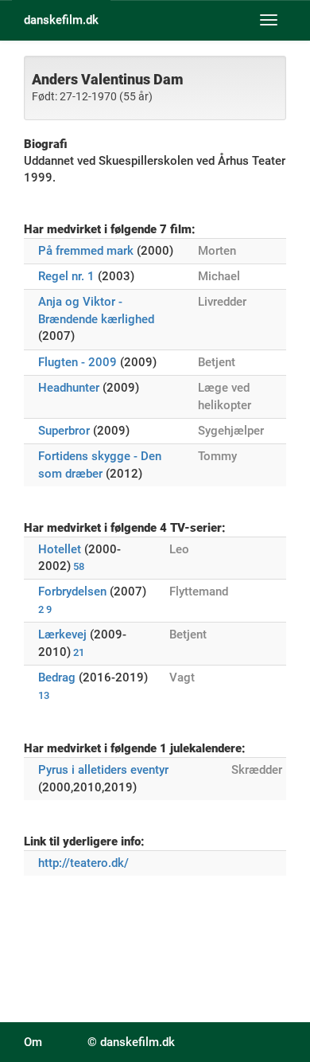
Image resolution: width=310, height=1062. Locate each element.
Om (33, 1042)
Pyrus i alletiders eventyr (103, 770)
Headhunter (68, 388)
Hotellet (59, 549)
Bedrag (57, 677)
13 (43, 695)
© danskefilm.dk (131, 1042)
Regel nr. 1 (66, 276)
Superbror (64, 431)
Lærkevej (62, 634)
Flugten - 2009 (77, 362)
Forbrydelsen (72, 591)
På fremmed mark (86, 251)
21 (78, 652)
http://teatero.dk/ (83, 863)
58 (78, 566)
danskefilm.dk (61, 20)
